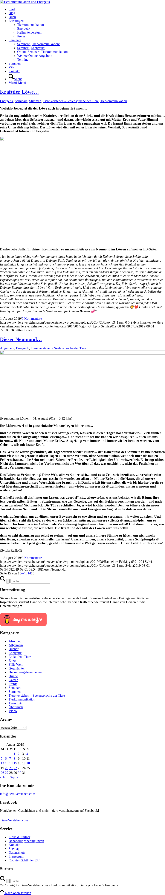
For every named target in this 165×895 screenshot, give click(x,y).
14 (29, 573)
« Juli (3, 777)
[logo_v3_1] (25, 2)
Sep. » (14, 777)
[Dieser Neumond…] (82, 353)
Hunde (13, 676)
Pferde (13, 684)
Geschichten (17, 668)
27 (6, 773)
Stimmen (35, 101)
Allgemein (7, 348)
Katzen (13, 680)
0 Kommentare (32, 318)
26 (2, 773)
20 (6, 768)
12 (2, 763)
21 (11, 768)
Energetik (6, 101)
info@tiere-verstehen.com (17, 794)
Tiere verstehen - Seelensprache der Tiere (71, 101)
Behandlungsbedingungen (26, 841)
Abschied (15, 641)
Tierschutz (16, 703)
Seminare (21, 101)
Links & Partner (19, 837)
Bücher (13, 649)
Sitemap (14, 848)
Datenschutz (17, 852)
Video (13, 711)
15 (15, 763)
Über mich (16, 707)
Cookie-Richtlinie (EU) (24, 860)
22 (15, 768)
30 (19, 773)
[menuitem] (87, 9)
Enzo (12, 660)
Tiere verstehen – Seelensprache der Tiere (37, 695)
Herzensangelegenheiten (25, 672)
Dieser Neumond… (21, 339)
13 (26, 573)
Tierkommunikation (113, 101)
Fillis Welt (15, 664)
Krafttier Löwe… (19, 92)
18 (28, 763)
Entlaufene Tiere (20, 657)
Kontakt (14, 845)
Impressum (16, 856)
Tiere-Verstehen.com (14, 820)
